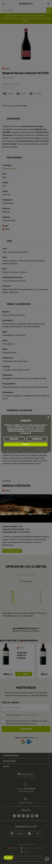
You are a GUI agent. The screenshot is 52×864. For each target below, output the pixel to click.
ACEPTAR (25, 444)
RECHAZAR (14, 439)
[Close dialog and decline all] (48, 417)
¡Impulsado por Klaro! (41, 449)
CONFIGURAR (37, 439)
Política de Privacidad (14, 429)
